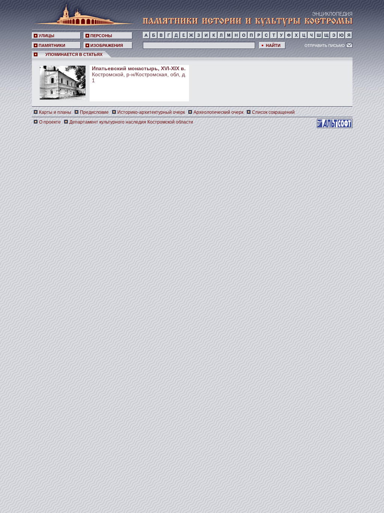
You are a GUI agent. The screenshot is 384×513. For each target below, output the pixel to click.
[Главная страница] (82, 13)
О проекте (50, 122)
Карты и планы (55, 112)
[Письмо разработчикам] (328, 45)
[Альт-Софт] (334, 123)
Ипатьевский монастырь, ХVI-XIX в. (139, 68)
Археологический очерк (218, 112)
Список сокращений (273, 112)
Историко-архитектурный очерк (151, 112)
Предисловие (94, 112)
